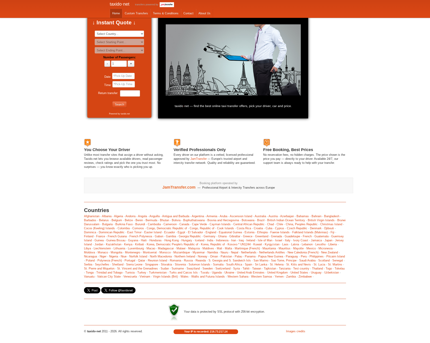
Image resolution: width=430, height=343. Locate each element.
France (100, 236)
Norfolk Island (138, 256)
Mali (219, 248)
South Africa (234, 264)
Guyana (133, 240)
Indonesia (222, 240)
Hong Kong (171, 240)
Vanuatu (89, 276)
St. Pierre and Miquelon (99, 268)
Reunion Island (157, 260)
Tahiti (246, 268)
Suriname (178, 268)
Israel (278, 240)
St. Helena (277, 264)
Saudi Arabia (307, 260)
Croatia (258, 228)
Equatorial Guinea (230, 232)
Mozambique (181, 252)
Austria (273, 216)
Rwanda (201, 260)
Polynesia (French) (109, 260)
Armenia (211, 216)
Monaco (103, 252)
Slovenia (180, 264)
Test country (301, 268)
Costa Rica (244, 228)
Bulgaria (107, 224)
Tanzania (284, 268)
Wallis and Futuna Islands (208, 276)
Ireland (250, 240)
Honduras (155, 240)
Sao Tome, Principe (284, 260)
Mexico (311, 248)
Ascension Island (241, 216)
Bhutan (164, 220)
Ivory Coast (300, 240)
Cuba (269, 228)
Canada (184, 224)
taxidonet (119, 4)
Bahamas (303, 216)
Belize (129, 220)
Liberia (332, 244)
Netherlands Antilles (272, 252)
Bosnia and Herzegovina (223, 220)
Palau (238, 256)
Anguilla (154, 216)
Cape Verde (199, 224)
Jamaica (316, 240)
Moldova (89, 252)
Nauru (224, 252)
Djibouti (329, 228)
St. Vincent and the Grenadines (137, 268)
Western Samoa (261, 276)
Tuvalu (204, 272)
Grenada (276, 236)
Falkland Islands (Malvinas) (310, 232)
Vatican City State (109, 276)
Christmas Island (331, 224)
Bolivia (176, 220)
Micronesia (325, 248)
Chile (280, 224)
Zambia (291, 276)
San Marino (261, 260)
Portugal (130, 260)
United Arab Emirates (250, 272)
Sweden (207, 268)
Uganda (217, 272)
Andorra (130, 216)
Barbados (90, 220)
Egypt (181, 232)
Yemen (279, 276)
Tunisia (130, 272)
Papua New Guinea (270, 256)
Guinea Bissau (115, 240)
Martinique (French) (247, 248)
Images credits (295, 331)
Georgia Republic (190, 236)
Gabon (159, 236)
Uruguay (316, 272)
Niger (103, 256)
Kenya (128, 244)
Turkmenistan (158, 272)
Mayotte (298, 248)
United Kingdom (277, 272)
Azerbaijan (287, 216)
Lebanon (307, 244)
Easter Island (152, 232)
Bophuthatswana (194, 220)
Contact (188, 13)
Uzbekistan (331, 272)
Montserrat (150, 252)
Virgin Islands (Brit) (165, 276)
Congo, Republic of (202, 228)
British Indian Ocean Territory (286, 220)
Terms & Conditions (165, 13)
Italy (287, 240)
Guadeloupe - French (298, 236)
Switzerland (222, 268)
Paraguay (292, 256)
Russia (188, 260)
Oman (214, 256)
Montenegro (132, 252)
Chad (270, 224)
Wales (185, 276)
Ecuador (169, 232)
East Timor (134, 232)
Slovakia (166, 264)
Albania (107, 216)
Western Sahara (238, 276)
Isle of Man (265, 240)
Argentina (198, 216)
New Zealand (329, 252)
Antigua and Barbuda (175, 216)
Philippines (317, 256)
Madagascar (166, 248)
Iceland (199, 240)
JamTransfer (198, 158)
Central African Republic (248, 224)
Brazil (260, 220)
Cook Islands (225, 228)
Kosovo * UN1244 (239, 244)
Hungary (186, 240)
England (211, 232)
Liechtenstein (102, 248)
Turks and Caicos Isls (183, 272)
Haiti (144, 240)
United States (299, 272)
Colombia (124, 228)
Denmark (316, 228)
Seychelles (102, 264)
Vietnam (145, 276)
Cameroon (170, 224)
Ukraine (229, 272)
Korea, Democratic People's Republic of (172, 244)
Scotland (324, 260)
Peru (304, 256)
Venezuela (130, 276)
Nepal (234, 252)
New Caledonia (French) (303, 252)
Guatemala (321, 236)
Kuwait (257, 244)
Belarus (104, 220)
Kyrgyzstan (272, 244)
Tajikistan (270, 268)
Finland (88, 236)
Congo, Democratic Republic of (167, 228)
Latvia (295, 244)
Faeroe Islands (280, 232)
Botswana (248, 220)
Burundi (140, 224)
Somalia (218, 264)
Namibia (212, 252)
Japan (328, 240)
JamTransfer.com (179, 187)
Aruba (223, 216)
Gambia (171, 236)
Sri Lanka (261, 264)
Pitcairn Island (335, 256)
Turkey (141, 272)
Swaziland (193, 268)
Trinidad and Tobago (109, 272)
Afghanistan (92, 216)
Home (116, 13)
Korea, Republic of (213, 244)
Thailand (317, 268)
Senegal (337, 260)
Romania (175, 260)
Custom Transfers (136, 13)
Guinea (99, 240)
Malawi (180, 248)
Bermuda (151, 220)
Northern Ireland (184, 256)
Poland (90, 260)
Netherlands (248, 252)
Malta (228, 248)
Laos (285, 244)
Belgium (117, 220)
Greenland (261, 236)
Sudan (165, 268)
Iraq (241, 240)
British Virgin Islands (321, 220)
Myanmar (199, 252)
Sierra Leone (134, 264)
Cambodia (154, 224)
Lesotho (320, 244)
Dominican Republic (112, 232)
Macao (150, 248)
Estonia (249, 232)
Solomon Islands (199, 264)
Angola (142, 216)
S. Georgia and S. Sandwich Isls (230, 260)
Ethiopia (262, 232)
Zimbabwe (305, 276)
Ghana (222, 236)
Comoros (138, 228)
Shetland (117, 264)
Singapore (151, 264)
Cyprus (279, 228)
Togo (329, 268)
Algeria (118, 216)
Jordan (99, 244)
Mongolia (116, 252)
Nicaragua (90, 256)
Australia (260, 216)
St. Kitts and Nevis (298, 264)
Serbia (88, 264)
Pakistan (226, 256)
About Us (204, 13)
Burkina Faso (124, 224)
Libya (87, 248)
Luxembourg (136, 248)
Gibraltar (234, 236)
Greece (247, 236)
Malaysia (194, 248)
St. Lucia (319, 264)
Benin (139, 220)
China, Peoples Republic (302, 224)
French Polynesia (140, 236)
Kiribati (139, 244)
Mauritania (269, 248)
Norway (202, 256)
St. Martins (335, 264)
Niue (124, 256)
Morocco (165, 252)
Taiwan (256, 268)
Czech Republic (297, 228)
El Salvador (195, 232)
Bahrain (316, 216)
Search (119, 104)
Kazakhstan (113, 244)
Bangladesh (331, 216)
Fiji (332, 232)
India (210, 240)
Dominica (90, 232)
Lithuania (119, 248)
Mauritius (284, 248)
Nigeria (113, 256)
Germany (209, 236)
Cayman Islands (220, 224)
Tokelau (340, 268)
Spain (248, 264)
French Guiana (117, 236)
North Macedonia (161, 256)
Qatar (141, 260)
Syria (236, 268)
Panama (250, 256)
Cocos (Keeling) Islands (99, 228)
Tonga (90, 272)
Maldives (208, 248)
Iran (233, 240)
